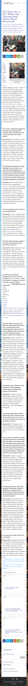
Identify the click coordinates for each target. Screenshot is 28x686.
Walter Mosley (12, 308)
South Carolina (7, 32)
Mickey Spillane (13, 30)
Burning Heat (7, 26)
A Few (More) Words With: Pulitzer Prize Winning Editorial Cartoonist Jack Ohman (13, 610)
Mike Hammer (11, 194)
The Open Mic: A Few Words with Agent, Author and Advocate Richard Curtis (13, 561)
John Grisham (11, 315)
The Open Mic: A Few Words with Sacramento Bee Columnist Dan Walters (13, 566)
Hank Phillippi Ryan (15, 313)
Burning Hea (18, 104)
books (13, 24)
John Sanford (9, 310)
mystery (21, 30)
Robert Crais (21, 308)
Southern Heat (16, 32)
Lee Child (17, 310)
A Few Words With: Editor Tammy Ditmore (12, 588)
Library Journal (11, 28)
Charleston (14, 26)
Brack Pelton (19, 24)
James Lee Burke (15, 278)
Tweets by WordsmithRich (10, 671)
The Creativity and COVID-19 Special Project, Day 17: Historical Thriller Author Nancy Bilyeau (14, 631)
